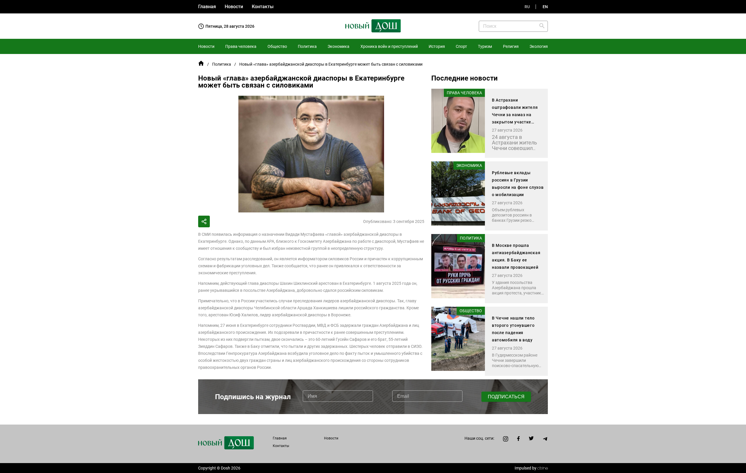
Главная (207, 6)
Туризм (485, 46)
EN (545, 6)
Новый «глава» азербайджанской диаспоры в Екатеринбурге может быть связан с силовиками (331, 64)
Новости (234, 6)
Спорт (461, 46)
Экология (538, 46)
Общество (277, 46)
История (437, 46)
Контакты (263, 6)
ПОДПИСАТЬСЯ (506, 396)
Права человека (240, 46)
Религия (511, 46)
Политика (307, 46)
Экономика (338, 46)
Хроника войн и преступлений (389, 46)
